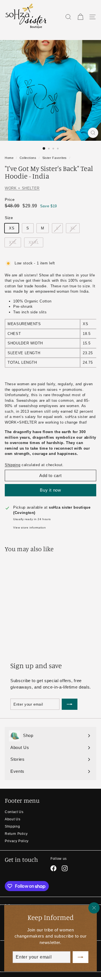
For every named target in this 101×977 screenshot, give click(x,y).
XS (11, 228)
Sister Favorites (54, 157)
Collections (28, 157)
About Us (12, 819)
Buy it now (50, 490)
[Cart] (80, 17)
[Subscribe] (80, 957)
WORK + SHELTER (22, 188)
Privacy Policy (17, 841)
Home (9, 157)
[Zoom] (93, 133)
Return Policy (16, 834)
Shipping (12, 465)
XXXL (34, 242)
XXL (13, 242)
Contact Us (14, 812)
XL (72, 228)
